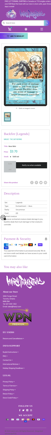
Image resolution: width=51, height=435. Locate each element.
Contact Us (7, 360)
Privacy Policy (8, 382)
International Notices (10, 364)
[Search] (47, 23)
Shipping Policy (8, 390)
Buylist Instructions (10, 352)
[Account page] (26, 29)
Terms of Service (9, 386)
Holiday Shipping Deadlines (13, 368)
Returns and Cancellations (12, 339)
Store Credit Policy (10, 398)
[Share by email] (45, 182)
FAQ (4, 356)
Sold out (10, 167)
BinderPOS (12, 434)
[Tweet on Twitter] (41, 182)
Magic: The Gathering (13, 139)
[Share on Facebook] (32, 182)
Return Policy (8, 394)
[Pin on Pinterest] (36, 182)
